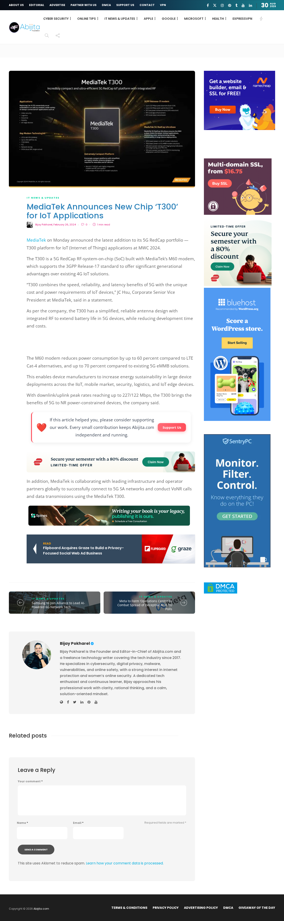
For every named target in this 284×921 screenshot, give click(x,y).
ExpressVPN (242, 18)
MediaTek (36, 240)
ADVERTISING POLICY (201, 907)
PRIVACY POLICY (166, 907)
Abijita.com (41, 909)
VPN (163, 5)
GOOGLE (169, 18)
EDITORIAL (36, 5)
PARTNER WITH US (84, 5)
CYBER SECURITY (56, 18)
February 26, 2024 (64, 224)
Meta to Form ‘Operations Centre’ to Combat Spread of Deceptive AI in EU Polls (144, 605)
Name (22, 823)
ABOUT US (16, 5)
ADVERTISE (57, 5)
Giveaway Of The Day (257, 907)
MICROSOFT (193, 18)
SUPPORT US (125, 5)
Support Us (172, 427)
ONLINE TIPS (86, 18)
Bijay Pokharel (43, 224)
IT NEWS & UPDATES (120, 18)
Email (78, 823)
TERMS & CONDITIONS (129, 907)
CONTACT (147, 5)
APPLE (148, 18)
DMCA (106, 5)
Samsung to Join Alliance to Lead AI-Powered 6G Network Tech (58, 605)
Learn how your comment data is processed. (125, 863)
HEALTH (218, 18)
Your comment (30, 781)
